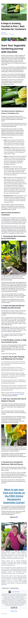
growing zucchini (5, 588)
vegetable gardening (14, 588)
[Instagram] (14, 607)
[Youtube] (16, 607)
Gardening (3, 32)
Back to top (14, 611)
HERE (16, 517)
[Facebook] (12, 607)
